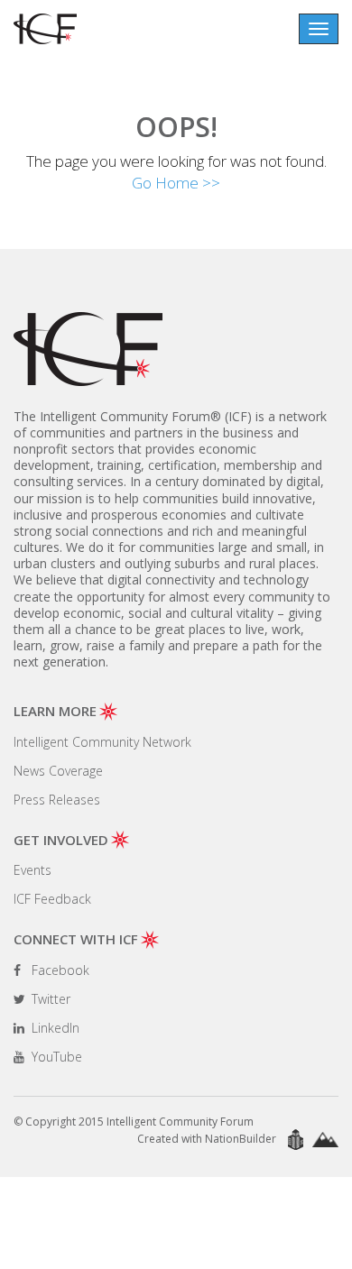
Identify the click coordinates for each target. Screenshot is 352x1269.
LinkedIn (53, 1027)
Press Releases (57, 799)
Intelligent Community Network (102, 741)
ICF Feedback (52, 898)
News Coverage (58, 770)
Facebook (58, 970)
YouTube (55, 1056)
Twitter (49, 998)
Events (32, 869)
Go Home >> (176, 182)
